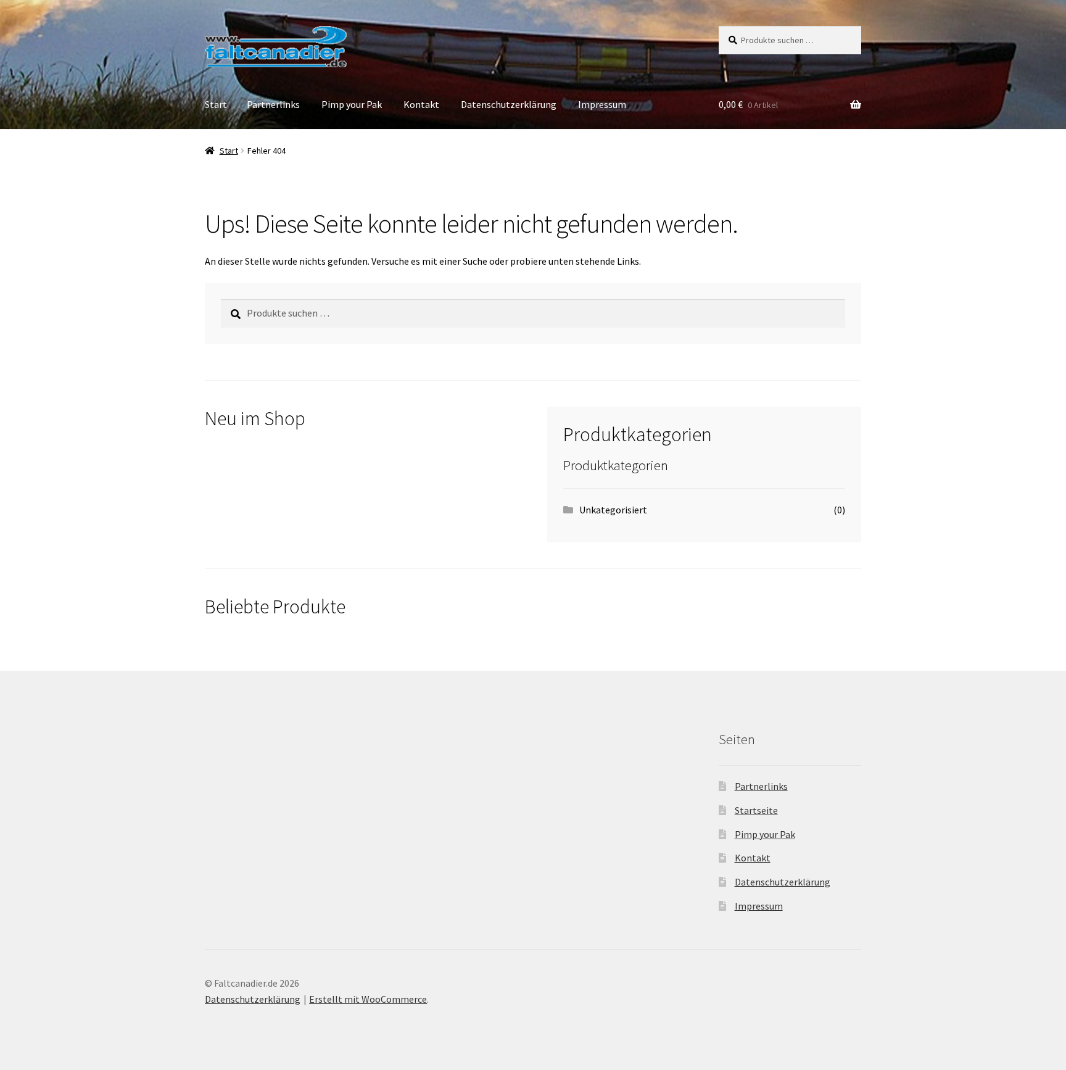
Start (216, 104)
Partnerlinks (273, 104)
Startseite (756, 810)
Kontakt (421, 104)
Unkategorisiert (613, 510)
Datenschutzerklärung (508, 104)
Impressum (602, 104)
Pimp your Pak (351, 104)
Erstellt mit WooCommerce (368, 999)
